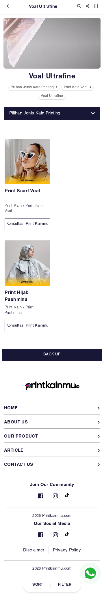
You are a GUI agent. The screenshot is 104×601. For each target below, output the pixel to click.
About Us (16, 422)
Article (14, 451)
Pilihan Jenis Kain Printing (33, 87)
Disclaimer (33, 550)
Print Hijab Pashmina (17, 296)
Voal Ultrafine (52, 96)
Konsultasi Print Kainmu (27, 224)
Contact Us (18, 465)
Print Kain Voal (76, 87)
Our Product (21, 436)
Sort (37, 585)
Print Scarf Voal (22, 191)
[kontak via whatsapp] (90, 573)
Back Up (52, 355)
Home (11, 408)
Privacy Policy (67, 550)
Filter (65, 585)
